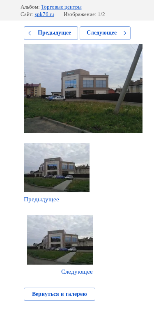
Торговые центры (61, 7)
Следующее (102, 33)
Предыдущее (54, 33)
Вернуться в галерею (59, 294)
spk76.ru (44, 14)
